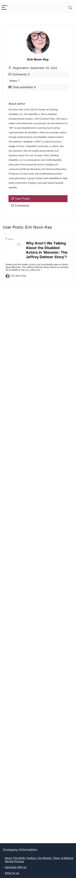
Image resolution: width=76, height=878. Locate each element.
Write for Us (12, 873)
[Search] (70, 8)
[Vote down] (9, 239)
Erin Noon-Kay (18, 275)
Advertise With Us (15, 867)
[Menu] (4, 8)
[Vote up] (12, 239)
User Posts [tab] (22, 198)
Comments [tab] (22, 205)
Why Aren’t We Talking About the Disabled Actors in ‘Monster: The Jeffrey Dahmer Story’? (47, 250)
